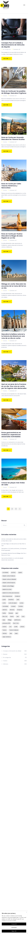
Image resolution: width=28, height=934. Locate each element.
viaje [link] (11, 633)
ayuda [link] (4, 599)
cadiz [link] (18, 599)
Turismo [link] (5, 95)
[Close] (26, 912)
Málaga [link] (9, 620)
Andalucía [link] (17, 596)
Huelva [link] (11, 616)
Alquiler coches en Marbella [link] (9, 579)
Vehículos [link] (5, 664)
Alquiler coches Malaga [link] (8, 586)
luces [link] (23, 616)
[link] (2, 5)
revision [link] (4, 626)
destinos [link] (5, 609)
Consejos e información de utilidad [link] (12, 651)
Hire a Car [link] (5, 616)
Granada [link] (11, 613)
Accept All (14, 924)
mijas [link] (4, 620)
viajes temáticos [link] (7, 636)
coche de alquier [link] (13, 603)
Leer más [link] (6, 58)
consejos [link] (13, 606)
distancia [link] (12, 609)
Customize (14, 927)
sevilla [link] (15, 626)
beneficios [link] (11, 599)
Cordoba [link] (20, 606)
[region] (14, 922)
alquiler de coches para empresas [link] (11, 592)
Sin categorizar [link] (7, 49)
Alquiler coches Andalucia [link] (9, 576)
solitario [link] (22, 626)
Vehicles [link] (5, 633)
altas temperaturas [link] (7, 596)
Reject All (14, 931)
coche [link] (4, 603)
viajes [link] (16, 633)
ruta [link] (10, 626)
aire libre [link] (13, 572)
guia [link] (17, 613)
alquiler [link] (20, 572)
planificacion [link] (17, 620)
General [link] (5, 654)
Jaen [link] (18, 616)
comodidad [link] (5, 606)
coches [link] (21, 603)
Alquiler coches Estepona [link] (9, 582)
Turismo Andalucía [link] (13, 630)
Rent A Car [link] (16, 623)
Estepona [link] (19, 609)
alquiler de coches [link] (7, 589)
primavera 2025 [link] (6, 623)
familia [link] (4, 613)
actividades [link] (5, 572)
